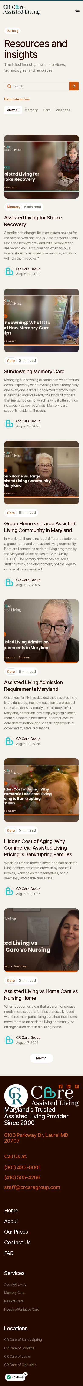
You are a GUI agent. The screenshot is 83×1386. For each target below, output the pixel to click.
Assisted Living (15, 1284)
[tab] (13, 110)
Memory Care (14, 1293)
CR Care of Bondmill (19, 1348)
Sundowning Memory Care (34, 371)
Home (11, 1210)
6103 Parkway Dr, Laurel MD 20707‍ (36, 1138)
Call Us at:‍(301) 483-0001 (22, 1162)
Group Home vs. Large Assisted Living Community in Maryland (39, 526)
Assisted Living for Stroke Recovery (33, 220)
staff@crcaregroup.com (32, 1187)
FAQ (9, 1253)
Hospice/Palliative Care (21, 1309)
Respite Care (14, 1301)
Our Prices (16, 1232)
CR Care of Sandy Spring (23, 1340)
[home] (21, 10)
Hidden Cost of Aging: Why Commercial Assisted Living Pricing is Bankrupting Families (38, 847)
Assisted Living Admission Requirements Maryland (33, 685)
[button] (77, 10)
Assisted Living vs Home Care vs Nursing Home (41, 994)
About (11, 1221)
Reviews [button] (18, 1377)
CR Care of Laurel (17, 1357)
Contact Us (17, 1242)
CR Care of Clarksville (20, 1365)
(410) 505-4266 (22, 1177)
